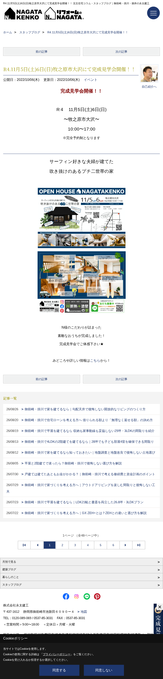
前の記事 (42, 51)
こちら (95, 360)
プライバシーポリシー (56, 654)
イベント (90, 80)
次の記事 (121, 51)
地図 (84, 611)
